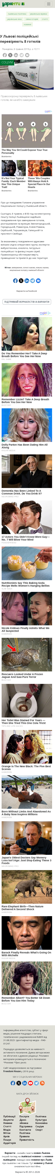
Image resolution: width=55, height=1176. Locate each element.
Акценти (8, 1119)
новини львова (42, 267)
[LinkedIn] (16, 55)
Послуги (24, 1116)
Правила (24, 1136)
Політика (25, 1133)
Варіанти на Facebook (27, 291)
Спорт (39, 1129)
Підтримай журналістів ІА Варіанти (26, 301)
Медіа (6, 1129)
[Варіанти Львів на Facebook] (13, 1083)
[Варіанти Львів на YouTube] (30, 1083)
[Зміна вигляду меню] (49, 4)
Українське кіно (14, 19)
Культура (41, 1119)
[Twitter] (10, 55)
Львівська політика (17, 13)
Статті (45, 19)
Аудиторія (9, 1143)
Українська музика (38, 13)
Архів (6, 1136)
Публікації (9, 1116)
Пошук (7, 1139)
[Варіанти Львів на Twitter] (18, 1083)
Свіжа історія (32, 19)
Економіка (41, 1123)
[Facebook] (5, 55)
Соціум (7, 62)
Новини (27, 24)
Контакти (25, 1129)
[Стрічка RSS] (42, 1083)
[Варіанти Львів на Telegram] (36, 1083)
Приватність (27, 1139)
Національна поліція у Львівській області (27, 270)
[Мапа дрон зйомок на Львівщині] (27, 1106)
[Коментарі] (27, 55)
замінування (17, 267)
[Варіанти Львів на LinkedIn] (24, 1083)
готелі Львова (29, 267)
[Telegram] (22, 55)
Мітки (6, 1133)
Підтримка (26, 1126)
